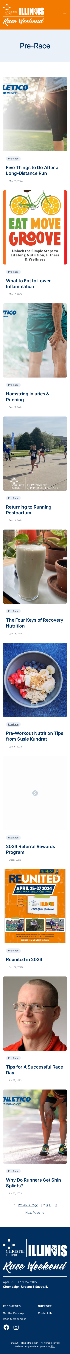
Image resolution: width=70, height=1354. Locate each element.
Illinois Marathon (29, 1342)
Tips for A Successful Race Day (34, 1069)
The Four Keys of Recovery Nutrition (34, 622)
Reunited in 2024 (24, 959)
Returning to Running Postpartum (28, 509)
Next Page (35, 1212)
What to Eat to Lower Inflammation (28, 283)
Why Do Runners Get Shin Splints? (33, 1182)
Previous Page (25, 1205)
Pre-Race (13, 158)
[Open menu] (65, 15)
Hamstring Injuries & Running (27, 396)
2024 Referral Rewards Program (30, 849)
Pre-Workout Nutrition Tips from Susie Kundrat (34, 736)
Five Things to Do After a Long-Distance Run (32, 170)
